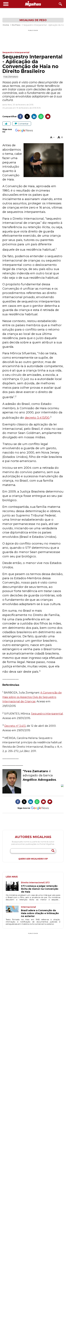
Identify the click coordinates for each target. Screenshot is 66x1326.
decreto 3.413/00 (37, 417)
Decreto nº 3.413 (15, 725)
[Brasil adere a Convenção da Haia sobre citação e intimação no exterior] (13, 912)
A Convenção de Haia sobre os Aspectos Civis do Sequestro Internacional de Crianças (32, 697)
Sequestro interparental (47, 713)
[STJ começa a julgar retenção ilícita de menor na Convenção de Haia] (13, 887)
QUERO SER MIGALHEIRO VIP (33, 859)
